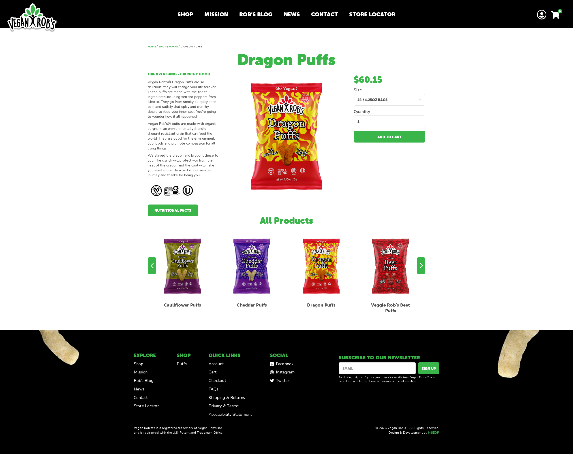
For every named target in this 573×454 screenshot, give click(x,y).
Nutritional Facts (172, 210)
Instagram (285, 372)
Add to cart (389, 137)
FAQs (213, 389)
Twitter (282, 380)
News (292, 14)
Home (152, 46)
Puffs (173, 46)
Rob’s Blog (256, 14)
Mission (216, 14)
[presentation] (152, 265)
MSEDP (433, 433)
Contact (324, 14)
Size (358, 90)
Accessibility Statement (230, 414)
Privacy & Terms (224, 406)
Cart (212, 372)
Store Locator (372, 14)
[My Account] (542, 15)
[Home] (32, 17)
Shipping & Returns (227, 397)
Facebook (285, 364)
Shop (185, 14)
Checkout (217, 380)
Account (216, 364)
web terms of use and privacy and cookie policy (384, 381)
